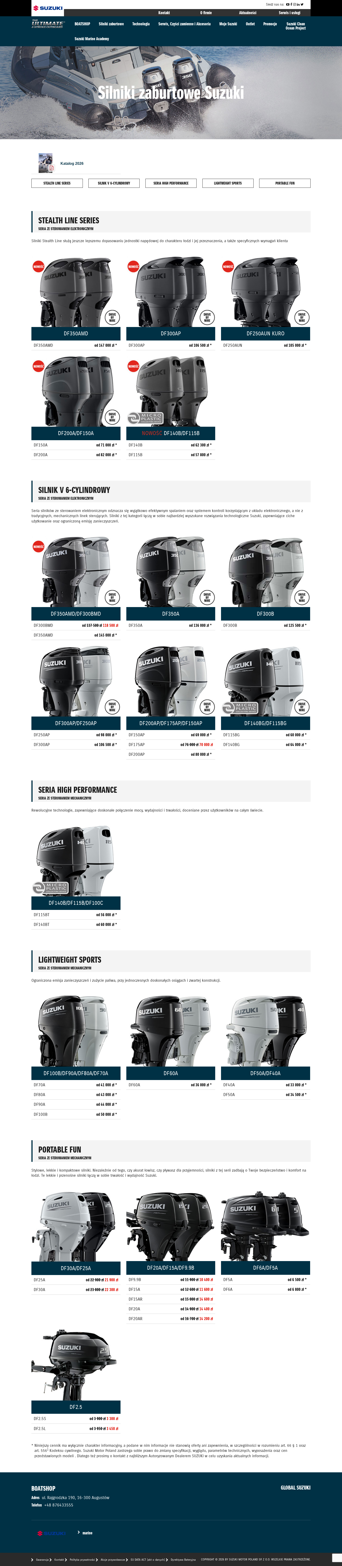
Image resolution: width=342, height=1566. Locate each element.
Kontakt (164, 12)
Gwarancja (42, 1559)
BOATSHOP (82, 23)
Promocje (270, 23)
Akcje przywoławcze (113, 1559)
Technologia (141, 23)
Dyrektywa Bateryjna (183, 1559)
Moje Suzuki (228, 23)
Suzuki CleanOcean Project (296, 26)
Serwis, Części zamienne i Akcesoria (184, 23)
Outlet (250, 23)
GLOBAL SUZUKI (296, 1487)
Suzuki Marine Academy (92, 38)
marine (87, 1533)
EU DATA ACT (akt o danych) (148, 1559)
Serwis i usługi (289, 12)
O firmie (206, 12)
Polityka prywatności (82, 1559)
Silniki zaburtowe (111, 23)
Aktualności (247, 12)
